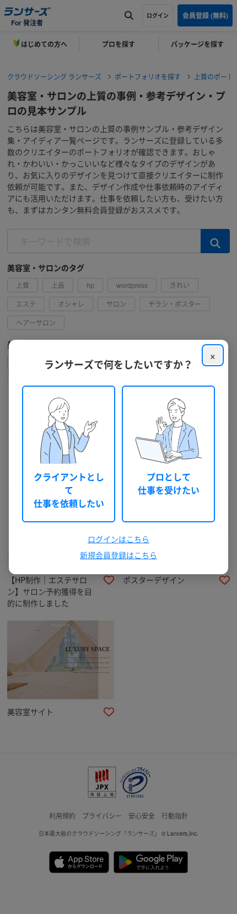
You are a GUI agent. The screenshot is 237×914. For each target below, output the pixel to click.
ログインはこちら (118, 538)
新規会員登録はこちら (118, 554)
